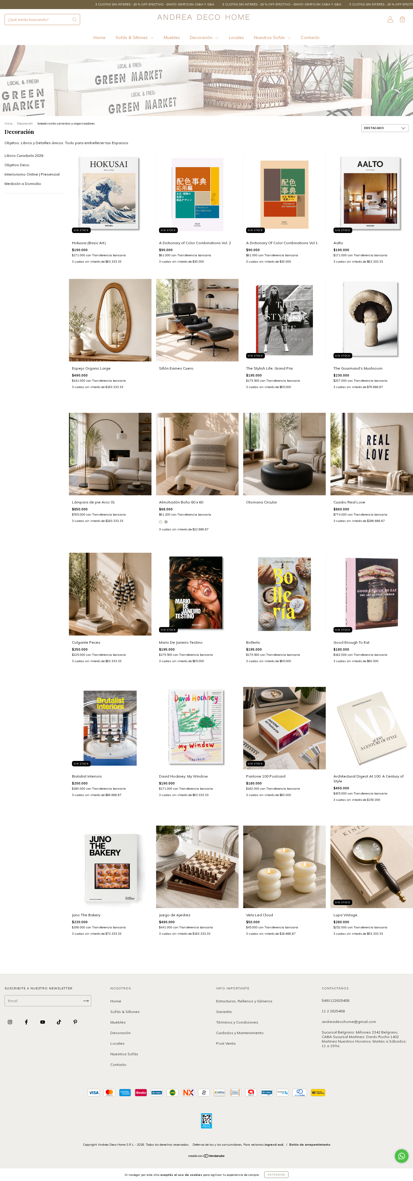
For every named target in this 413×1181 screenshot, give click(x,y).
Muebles (172, 37)
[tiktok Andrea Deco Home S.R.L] (59, 1022)
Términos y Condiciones (237, 1022)
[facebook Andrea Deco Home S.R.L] (27, 1022)
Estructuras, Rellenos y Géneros (244, 1001)
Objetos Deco (17, 165)
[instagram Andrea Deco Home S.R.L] (10, 1022)
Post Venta (226, 1043)
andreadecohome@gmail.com (349, 1021)
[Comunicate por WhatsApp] (401, 1156)
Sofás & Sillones (132, 37)
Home (99, 37)
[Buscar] (74, 19)
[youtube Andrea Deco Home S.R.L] (43, 1022)
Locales (236, 37)
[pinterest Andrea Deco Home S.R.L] (75, 1022)
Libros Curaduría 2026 (24, 155)
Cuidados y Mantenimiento (240, 1033)
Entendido (276, 1174)
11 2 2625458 (333, 1011)
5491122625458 (335, 1000)
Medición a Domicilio (23, 183)
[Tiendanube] (207, 1156)
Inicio (8, 123)
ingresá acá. (274, 1145)
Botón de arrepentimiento (309, 1145)
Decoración (202, 37)
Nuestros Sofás (270, 37)
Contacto (310, 37)
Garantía (224, 1011)
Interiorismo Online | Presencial (32, 174)
